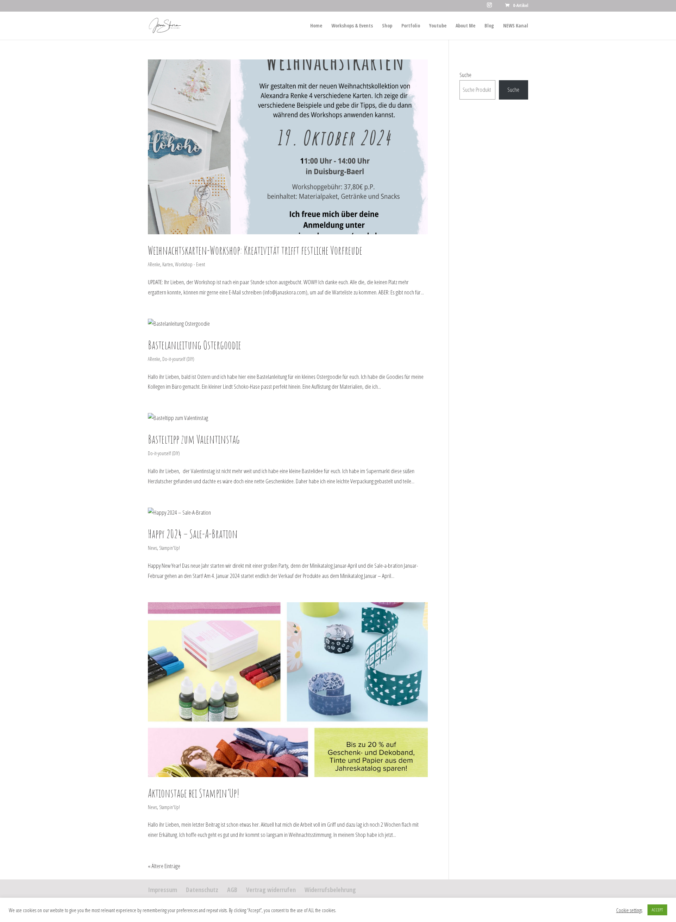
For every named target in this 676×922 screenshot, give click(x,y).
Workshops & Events (352, 26)
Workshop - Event (190, 264)
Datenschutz (202, 889)
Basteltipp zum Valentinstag (194, 439)
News (152, 548)
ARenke (154, 264)
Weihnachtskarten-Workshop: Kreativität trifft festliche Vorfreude (255, 250)
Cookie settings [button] (629, 910)
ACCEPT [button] (657, 910)
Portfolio (410, 26)
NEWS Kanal (515, 26)
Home (316, 26)
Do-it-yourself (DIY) (178, 359)
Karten (167, 264)
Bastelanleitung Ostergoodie (194, 345)
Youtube (437, 26)
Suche (465, 75)
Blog (489, 26)
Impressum (162, 889)
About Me (465, 26)
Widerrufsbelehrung (330, 889)
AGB (232, 889)
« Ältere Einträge (164, 866)
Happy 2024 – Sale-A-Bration (193, 534)
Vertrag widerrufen (271, 889)
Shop (387, 26)
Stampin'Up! (169, 548)
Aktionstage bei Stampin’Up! (193, 793)
